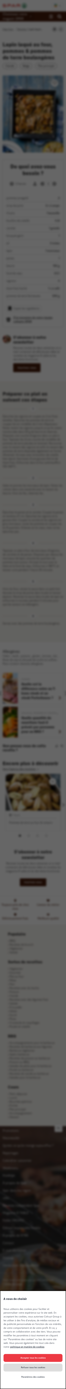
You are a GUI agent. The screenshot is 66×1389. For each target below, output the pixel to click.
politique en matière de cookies (27, 1346)
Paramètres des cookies (33, 1377)
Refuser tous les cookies (33, 1367)
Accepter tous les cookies (33, 1357)
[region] (33, 1340)
